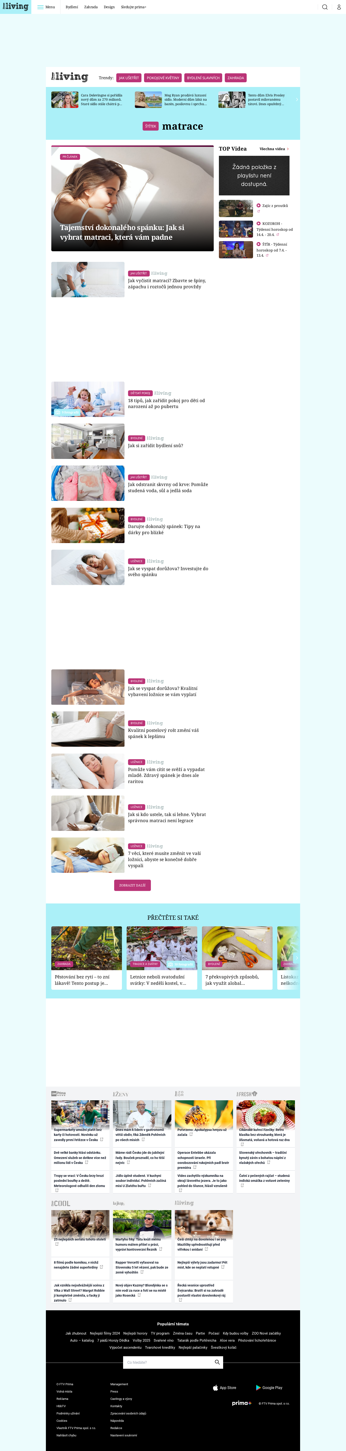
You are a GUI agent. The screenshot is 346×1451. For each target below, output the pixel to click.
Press (114, 1391)
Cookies (61, 1420)
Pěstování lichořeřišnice (257, 1340)
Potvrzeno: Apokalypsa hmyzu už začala (202, 1132)
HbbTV (61, 1406)
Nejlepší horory (135, 1333)
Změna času (182, 1333)
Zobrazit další (132, 885)
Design (109, 6)
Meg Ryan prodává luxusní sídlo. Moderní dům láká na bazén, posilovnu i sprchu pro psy (186, 102)
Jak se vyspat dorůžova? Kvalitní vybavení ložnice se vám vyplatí (162, 691)
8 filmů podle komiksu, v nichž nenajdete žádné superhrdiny (76, 1265)
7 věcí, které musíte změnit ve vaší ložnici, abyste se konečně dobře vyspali (164, 859)
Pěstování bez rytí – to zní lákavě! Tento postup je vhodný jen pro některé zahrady (82, 980)
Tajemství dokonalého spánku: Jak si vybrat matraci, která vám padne (122, 232)
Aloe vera (227, 1340)
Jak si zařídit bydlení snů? (155, 445)
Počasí (214, 1333)
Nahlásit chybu (66, 1435)
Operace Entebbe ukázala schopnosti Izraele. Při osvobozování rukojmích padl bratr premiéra (203, 1160)
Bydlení (72, 6)
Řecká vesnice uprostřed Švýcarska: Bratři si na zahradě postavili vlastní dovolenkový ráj (201, 1290)
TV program (160, 1333)
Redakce (116, 1428)
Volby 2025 (141, 1340)
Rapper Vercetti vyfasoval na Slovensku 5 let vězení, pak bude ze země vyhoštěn (142, 1267)
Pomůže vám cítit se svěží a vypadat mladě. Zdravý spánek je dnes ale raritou (166, 775)
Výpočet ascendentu (125, 1347)
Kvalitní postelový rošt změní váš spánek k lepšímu (163, 733)
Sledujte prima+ (133, 6)
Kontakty (116, 1406)
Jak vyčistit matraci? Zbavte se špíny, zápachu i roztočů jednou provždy (167, 283)
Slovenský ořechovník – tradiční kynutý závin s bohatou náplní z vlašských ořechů (263, 1158)
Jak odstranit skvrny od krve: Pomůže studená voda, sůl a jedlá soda (168, 487)
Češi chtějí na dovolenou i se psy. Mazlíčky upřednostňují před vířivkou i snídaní (202, 1244)
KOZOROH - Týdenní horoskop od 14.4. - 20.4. (275, 229)
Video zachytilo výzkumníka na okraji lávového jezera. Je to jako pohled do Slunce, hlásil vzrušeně (202, 1181)
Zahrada (91, 6)
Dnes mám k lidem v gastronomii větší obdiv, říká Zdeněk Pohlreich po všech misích (140, 1135)
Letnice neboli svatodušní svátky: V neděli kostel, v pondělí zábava (157, 980)
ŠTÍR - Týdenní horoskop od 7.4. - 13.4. (272, 250)
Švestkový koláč (224, 1347)
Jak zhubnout (75, 1333)
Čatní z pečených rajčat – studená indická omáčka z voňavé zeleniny (264, 1178)
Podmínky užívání (68, 1413)
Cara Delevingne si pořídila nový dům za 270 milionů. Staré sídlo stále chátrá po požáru (101, 102)
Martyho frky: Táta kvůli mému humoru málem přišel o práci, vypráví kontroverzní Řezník (138, 1244)
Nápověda (117, 1420)
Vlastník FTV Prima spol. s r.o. (76, 1428)
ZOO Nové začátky (266, 1333)
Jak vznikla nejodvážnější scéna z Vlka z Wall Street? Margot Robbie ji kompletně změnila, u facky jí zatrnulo (79, 1292)
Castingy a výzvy (121, 1399)
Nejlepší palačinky (193, 1347)
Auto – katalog (82, 1340)
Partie (200, 1333)
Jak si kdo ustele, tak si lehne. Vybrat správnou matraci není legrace (167, 817)
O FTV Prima (64, 1384)
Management (119, 1384)
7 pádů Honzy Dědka (113, 1340)
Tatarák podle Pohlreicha (196, 1340)
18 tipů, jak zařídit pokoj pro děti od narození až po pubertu (166, 403)
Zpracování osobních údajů (128, 1413)
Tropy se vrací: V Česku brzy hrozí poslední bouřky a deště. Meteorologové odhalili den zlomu (79, 1181)
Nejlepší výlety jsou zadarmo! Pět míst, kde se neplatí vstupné (202, 1265)
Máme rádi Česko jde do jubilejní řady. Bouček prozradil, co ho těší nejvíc (140, 1158)
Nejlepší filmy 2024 (105, 1333)
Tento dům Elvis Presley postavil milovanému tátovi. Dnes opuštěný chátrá (266, 102)
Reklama (62, 1399)
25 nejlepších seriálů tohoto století (80, 1239)
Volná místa (64, 1391)
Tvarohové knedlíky (160, 1347)
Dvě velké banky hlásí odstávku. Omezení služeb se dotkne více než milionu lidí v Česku (80, 1158)
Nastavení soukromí (123, 1435)
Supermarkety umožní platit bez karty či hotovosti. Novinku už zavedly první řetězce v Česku (78, 1135)
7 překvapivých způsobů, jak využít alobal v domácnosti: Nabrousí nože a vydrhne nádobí (232, 980)
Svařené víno (164, 1340)
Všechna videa (273, 148)
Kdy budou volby (235, 1333)
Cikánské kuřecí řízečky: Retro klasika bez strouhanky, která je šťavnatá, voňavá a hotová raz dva (264, 1135)
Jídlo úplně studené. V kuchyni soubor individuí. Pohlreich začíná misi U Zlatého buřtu (141, 1181)
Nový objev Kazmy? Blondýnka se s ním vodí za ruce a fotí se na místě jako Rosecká (142, 1290)
